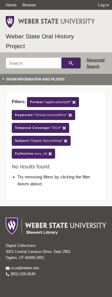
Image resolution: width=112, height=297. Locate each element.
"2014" (39, 127)
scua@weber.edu (24, 268)
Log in (103, 5)
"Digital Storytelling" (39, 140)
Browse (29, 5)
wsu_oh (32, 153)
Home (11, 5)
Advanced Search (95, 63)
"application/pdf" (51, 102)
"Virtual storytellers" (42, 115)
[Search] (71, 63)
